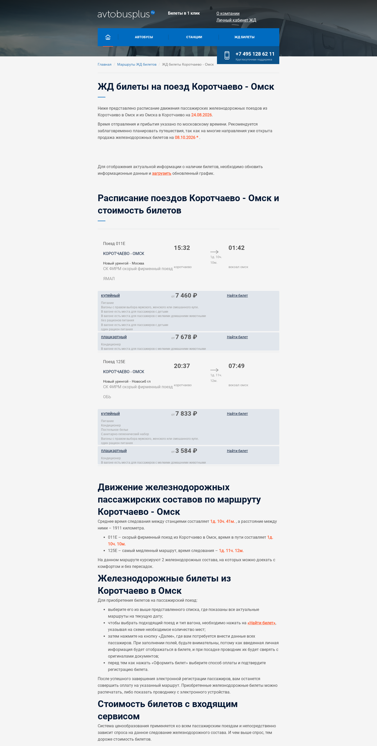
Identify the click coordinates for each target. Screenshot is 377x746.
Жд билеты (244, 37)
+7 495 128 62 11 (255, 53)
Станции (194, 37)
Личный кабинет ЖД (236, 20)
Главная (105, 64)
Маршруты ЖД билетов (136, 64)
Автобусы (144, 37)
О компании (228, 13)
